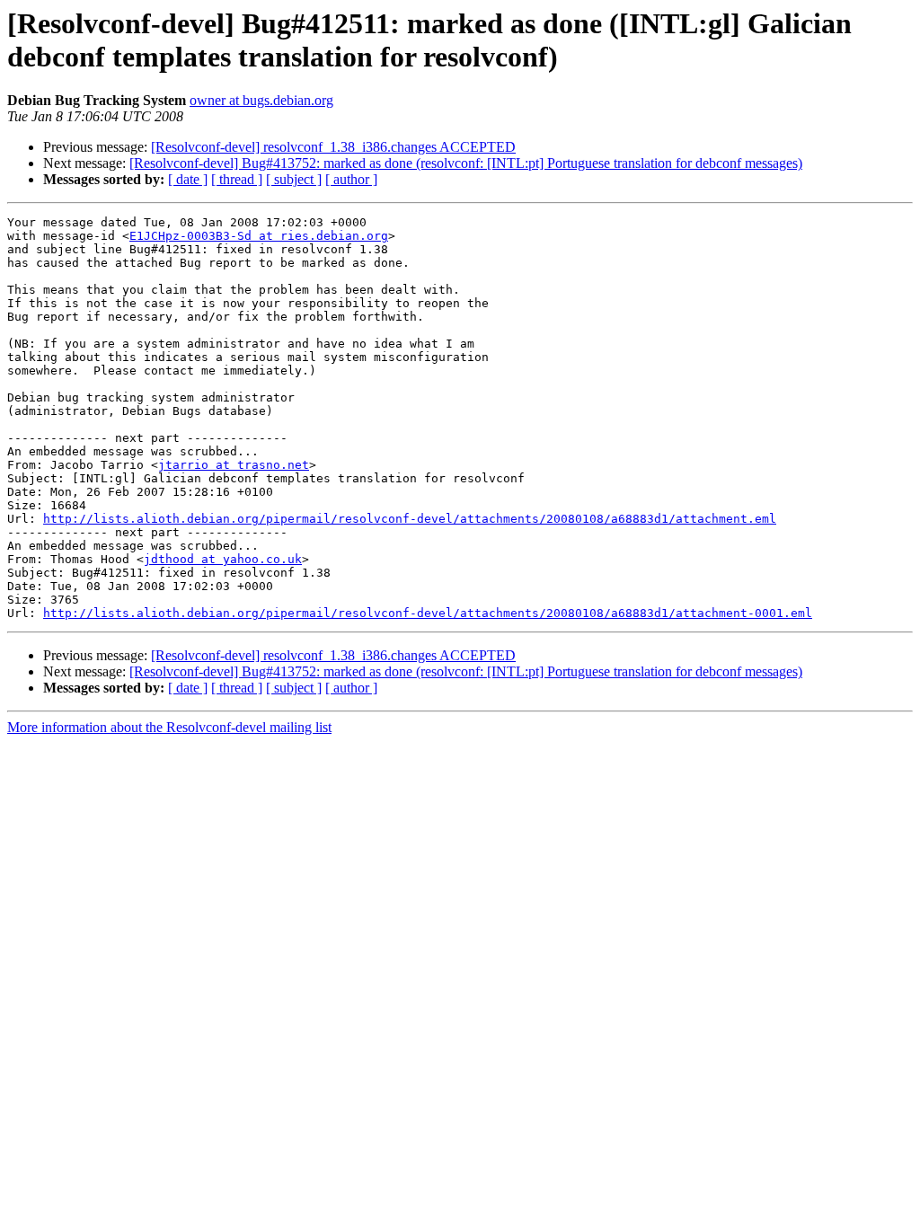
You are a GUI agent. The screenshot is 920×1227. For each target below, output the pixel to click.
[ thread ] (236, 179)
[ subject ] (294, 179)
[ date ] (188, 179)
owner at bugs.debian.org (261, 100)
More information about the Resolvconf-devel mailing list (169, 727)
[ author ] (351, 179)
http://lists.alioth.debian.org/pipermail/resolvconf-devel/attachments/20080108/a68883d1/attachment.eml (409, 518)
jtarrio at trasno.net (233, 465)
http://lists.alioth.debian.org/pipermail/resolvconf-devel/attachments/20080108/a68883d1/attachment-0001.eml (427, 613)
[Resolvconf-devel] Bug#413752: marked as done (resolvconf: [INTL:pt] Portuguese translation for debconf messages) (465, 163)
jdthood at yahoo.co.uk (223, 559)
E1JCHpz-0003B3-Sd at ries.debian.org (258, 236)
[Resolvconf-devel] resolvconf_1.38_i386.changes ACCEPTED (333, 146)
